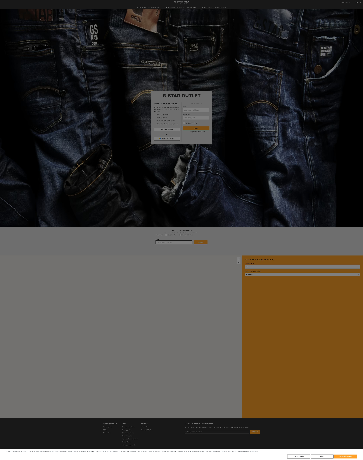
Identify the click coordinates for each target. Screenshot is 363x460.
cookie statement (242, 451)
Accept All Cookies (345, 456)
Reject (322, 456)
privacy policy (254, 451)
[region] (181, 454)
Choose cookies (299, 456)
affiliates (15, 451)
